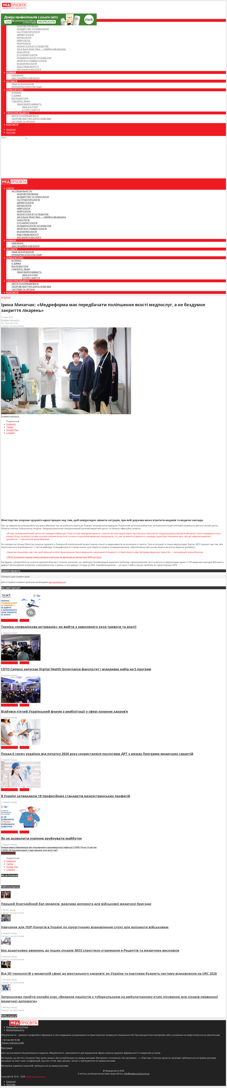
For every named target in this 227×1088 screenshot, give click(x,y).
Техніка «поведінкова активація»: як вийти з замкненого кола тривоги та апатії (68, 626)
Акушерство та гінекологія (33, 29)
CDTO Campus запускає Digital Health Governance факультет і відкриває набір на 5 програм (76, 669)
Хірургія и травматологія (32, 60)
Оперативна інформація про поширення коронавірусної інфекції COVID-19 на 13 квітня (49, 847)
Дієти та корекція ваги (25, 115)
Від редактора (20, 98)
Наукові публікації (27, 26)
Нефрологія (24, 43)
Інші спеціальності (28, 66)
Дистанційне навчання (25, 78)
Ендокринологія (27, 63)
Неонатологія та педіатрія (32, 46)
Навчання (17, 75)
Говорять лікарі (21, 101)
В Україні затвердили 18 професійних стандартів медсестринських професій (65, 796)
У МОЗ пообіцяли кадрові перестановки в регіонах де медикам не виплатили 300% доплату (54, 557)
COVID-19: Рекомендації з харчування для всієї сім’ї (29, 850)
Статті (10, 20)
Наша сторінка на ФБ (12, 1042)
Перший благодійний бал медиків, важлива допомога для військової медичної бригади (76, 904)
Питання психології (29, 69)
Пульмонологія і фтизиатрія (34, 58)
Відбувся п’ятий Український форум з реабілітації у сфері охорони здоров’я (64, 711)
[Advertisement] (113, 158)
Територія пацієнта (17, 113)
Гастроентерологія (28, 32)
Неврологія (23, 40)
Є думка (16, 95)
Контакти (12, 124)
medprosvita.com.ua (35, 1076)
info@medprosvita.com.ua (136, 1073)
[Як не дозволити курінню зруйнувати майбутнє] (20, 829)
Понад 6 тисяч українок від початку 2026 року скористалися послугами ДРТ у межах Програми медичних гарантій (97, 754)
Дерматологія (25, 34)
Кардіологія (24, 37)
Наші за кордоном (23, 84)
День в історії (30, 107)
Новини (11, 72)
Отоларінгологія (27, 55)
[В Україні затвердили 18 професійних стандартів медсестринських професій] (20, 786)
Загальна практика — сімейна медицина (41, 49)
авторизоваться (57, 582)
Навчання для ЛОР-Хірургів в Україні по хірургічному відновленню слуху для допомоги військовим (85, 927)
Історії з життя (31, 110)
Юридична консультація (27, 86)
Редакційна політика (17, 1027)
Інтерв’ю (16, 92)
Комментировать (10, 320)
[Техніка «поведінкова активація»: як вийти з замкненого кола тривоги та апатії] (20, 617)
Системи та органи (23, 121)
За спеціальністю (22, 23)
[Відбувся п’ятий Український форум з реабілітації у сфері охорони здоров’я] (20, 702)
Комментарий (8, 853)
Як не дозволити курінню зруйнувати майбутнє (41, 838)
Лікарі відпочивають (29, 104)
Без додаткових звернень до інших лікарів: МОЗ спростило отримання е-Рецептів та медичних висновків (90, 950)
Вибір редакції (9, 620)
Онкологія (23, 52)
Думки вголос (15, 89)
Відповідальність (15, 1030)
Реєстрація (6, 1047)
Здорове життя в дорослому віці (31, 118)
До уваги (11, 81)
